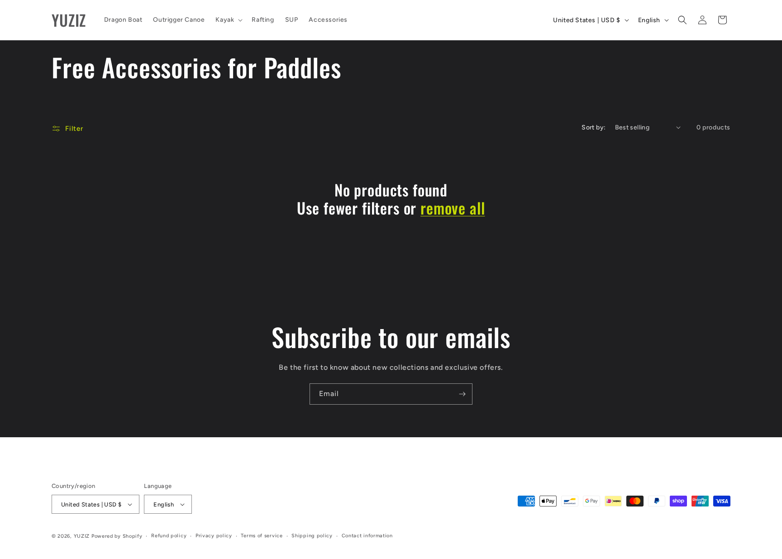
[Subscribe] (462, 394)
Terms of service (261, 536)
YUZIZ (82, 536)
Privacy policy (214, 536)
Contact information (367, 536)
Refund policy (168, 536)
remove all (452, 208)
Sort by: (594, 127)
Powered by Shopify (117, 536)
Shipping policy (312, 536)
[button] (228, 19)
